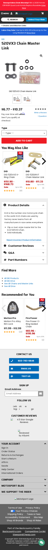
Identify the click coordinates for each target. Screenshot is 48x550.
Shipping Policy (15, 514)
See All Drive (9, 286)
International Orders (12, 473)
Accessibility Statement (17, 517)
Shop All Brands (15, 520)
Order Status (8, 451)
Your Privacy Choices (26, 511)
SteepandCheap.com (24, 534)
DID (3, 39)
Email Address (13, 389)
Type (4, 128)
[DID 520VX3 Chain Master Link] (16, 99)
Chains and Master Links (14, 25)
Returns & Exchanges (12, 455)
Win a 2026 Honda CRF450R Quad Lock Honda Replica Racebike (24, 5)
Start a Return (8, 458)
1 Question (42, 116)
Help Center (7, 469)
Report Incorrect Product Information (24, 240)
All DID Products (11, 278)
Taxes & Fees (34, 514)
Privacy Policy (33, 507)
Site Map (38, 517)
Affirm (4, 462)
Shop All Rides (34, 520)
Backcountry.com (12, 531)
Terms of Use (15, 507)
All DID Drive (9, 281)
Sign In (4, 447)
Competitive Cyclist (35, 531)
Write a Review (40, 112)
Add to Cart (24, 140)
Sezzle (4, 465)
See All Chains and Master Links (18, 283)
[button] (24, 133)
